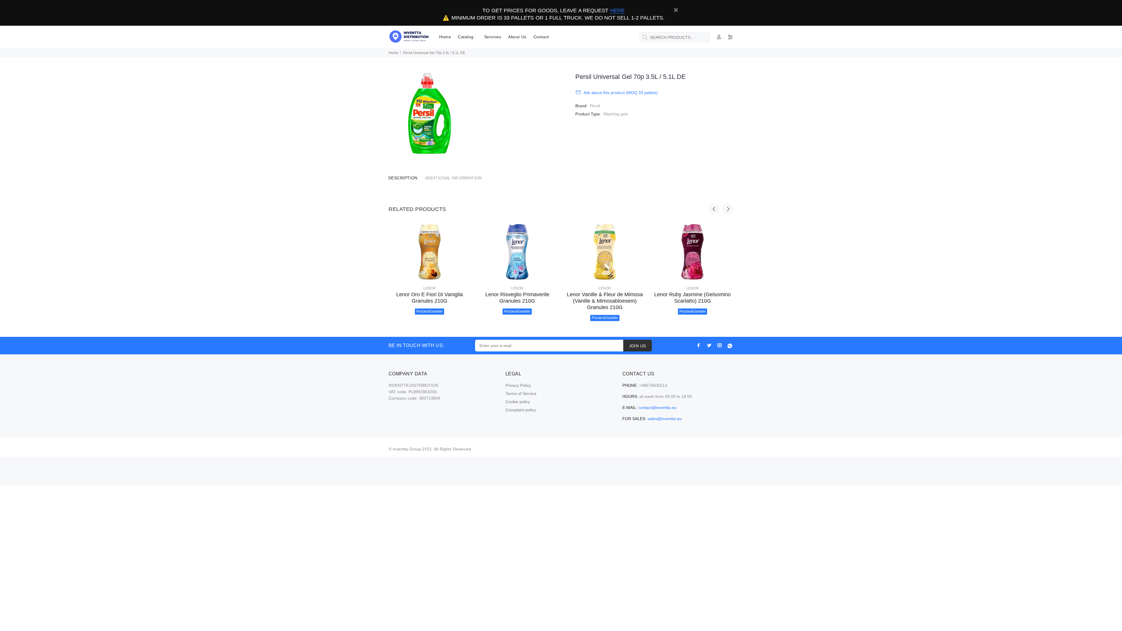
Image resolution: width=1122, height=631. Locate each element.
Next (727, 208)
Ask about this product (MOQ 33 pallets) (620, 92)
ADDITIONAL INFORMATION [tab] (453, 178)
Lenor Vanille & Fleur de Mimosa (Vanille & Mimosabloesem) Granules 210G (605, 301)
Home (393, 53)
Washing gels (615, 114)
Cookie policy (517, 401)
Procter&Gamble (429, 311)
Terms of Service (520, 393)
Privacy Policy (518, 385)
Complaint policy (520, 410)
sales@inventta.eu (664, 418)
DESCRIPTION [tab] (403, 178)
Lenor (429, 288)
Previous (714, 208)
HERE (617, 10)
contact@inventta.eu (657, 407)
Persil (595, 105)
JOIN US (637, 346)
